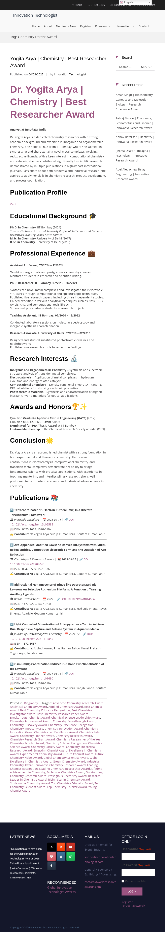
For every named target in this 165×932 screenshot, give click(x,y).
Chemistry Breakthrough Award (74, 721)
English (128, 2)
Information (123, 26)
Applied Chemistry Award (65, 707)
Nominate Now (66, 26)
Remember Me (135, 881)
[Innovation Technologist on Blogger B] (61, 847)
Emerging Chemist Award (50, 750)
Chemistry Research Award (74, 736)
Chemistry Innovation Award (64, 728)
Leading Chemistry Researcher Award (64, 769)
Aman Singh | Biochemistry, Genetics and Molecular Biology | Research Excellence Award (134, 102)
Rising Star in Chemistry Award (69, 779)
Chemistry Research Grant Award (32, 739)
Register (85, 26)
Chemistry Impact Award (26, 728)
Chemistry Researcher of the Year (79, 739)
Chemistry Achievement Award (31, 721)
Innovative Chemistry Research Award (60, 765)
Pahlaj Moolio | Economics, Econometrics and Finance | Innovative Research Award (135, 123)
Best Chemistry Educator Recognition (45, 710)
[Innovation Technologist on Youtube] (70, 847)
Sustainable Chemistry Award (30, 783)
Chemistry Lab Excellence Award (56, 732)
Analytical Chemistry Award (28, 707)
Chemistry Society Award (48, 747)
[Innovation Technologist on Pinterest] (51, 856)
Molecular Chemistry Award (65, 772)
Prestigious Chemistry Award (67, 776)
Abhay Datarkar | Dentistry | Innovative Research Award (135, 139)
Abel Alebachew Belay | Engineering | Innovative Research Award (132, 174)
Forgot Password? (133, 906)
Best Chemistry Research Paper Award (63, 714)
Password (136, 865)
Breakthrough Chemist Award (30, 717)
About (48, 26)
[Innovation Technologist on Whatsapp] (70, 856)
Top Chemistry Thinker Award (67, 787)
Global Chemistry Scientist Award (65, 758)
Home (36, 26)
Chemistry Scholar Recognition (66, 743)
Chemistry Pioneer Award (37, 736)
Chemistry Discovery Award (28, 725)
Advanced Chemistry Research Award (78, 703)
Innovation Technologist (35, 15)
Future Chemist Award (78, 754)
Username (136, 849)
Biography (31, 703)
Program (101, 26)
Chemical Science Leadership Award (75, 717)
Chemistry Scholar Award (27, 743)
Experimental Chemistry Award (41, 754)
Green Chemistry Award (69, 761)
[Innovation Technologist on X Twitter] (51, 847)
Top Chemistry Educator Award (72, 783)
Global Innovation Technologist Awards (61, 889)
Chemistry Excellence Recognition (71, 725)
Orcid (14, 204)
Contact (144, 26)
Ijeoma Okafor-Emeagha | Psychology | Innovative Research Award (133, 155)
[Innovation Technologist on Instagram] (61, 856)
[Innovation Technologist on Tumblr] (51, 865)
